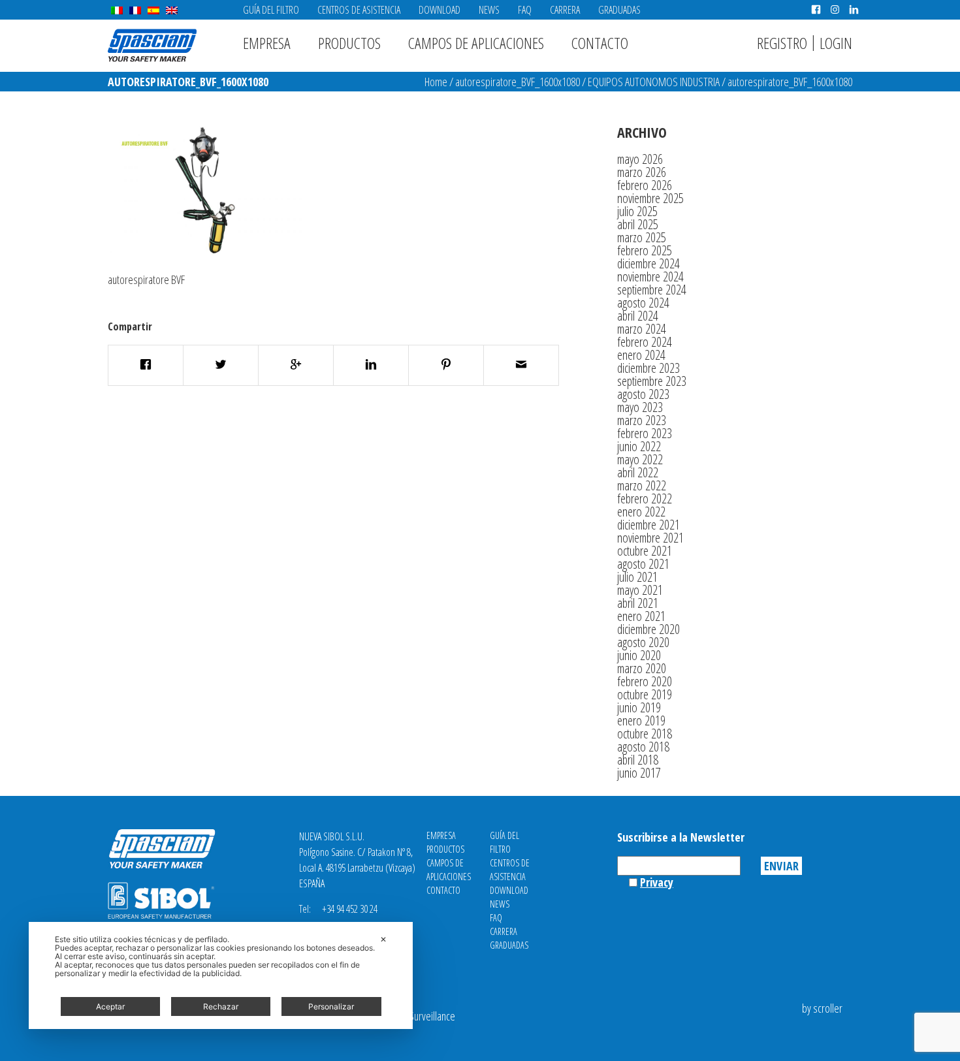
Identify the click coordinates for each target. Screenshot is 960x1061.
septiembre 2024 (651, 289)
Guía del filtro (271, 10)
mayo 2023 (640, 407)
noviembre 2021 (650, 537)
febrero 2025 (644, 250)
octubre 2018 (644, 733)
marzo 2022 (641, 485)
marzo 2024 (641, 329)
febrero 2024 (644, 342)
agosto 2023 (643, 394)
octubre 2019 (644, 694)
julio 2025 (637, 211)
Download (439, 10)
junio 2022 (639, 446)
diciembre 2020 (648, 629)
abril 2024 (637, 316)
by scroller (822, 1008)
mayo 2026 (640, 159)
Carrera (565, 10)
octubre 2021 (644, 551)
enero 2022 (641, 511)
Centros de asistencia (358, 10)
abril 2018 (637, 759)
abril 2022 (637, 472)
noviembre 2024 (650, 276)
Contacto (599, 43)
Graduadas (619, 10)
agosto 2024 (643, 302)
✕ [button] (383, 939)
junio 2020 (639, 655)
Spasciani (152, 45)
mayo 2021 (640, 590)
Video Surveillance (420, 1016)
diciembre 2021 (648, 524)
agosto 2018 (643, 746)
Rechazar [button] (220, 1006)
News (489, 10)
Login (836, 43)
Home (435, 81)
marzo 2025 (641, 237)
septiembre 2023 (651, 381)
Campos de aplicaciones (476, 43)
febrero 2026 (644, 185)
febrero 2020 (644, 681)
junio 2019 (639, 707)
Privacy (656, 882)
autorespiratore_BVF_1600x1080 (517, 81)
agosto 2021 (643, 564)
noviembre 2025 (650, 198)
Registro (782, 43)
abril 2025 (637, 224)
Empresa (267, 43)
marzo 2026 (641, 172)
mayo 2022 (640, 459)
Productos (349, 43)
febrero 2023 (644, 433)
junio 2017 (639, 773)
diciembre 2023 (648, 368)
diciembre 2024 (648, 263)
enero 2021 (641, 616)
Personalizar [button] (331, 1006)
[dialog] (221, 975)
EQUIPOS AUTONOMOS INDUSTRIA (654, 81)
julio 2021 (637, 577)
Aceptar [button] (110, 1006)
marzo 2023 (641, 420)
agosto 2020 (643, 642)
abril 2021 (637, 603)
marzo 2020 (641, 668)
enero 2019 (641, 720)
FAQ (525, 10)
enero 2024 (641, 355)
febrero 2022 (644, 498)
